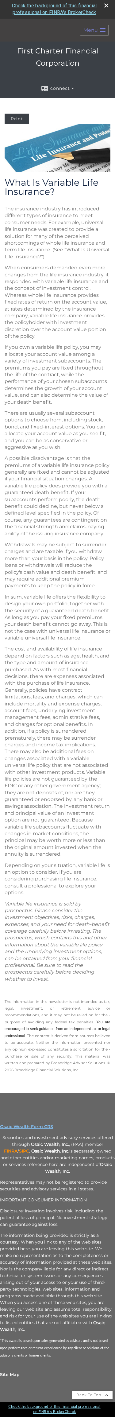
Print (17, 119)
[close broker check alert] (106, 5)
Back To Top (89, 1395)
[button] (94, 30)
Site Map (10, 1374)
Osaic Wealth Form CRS (26, 1126)
